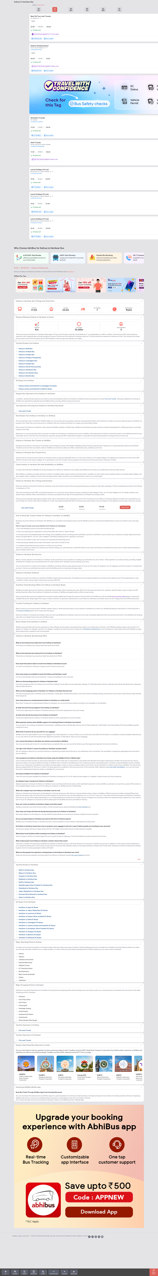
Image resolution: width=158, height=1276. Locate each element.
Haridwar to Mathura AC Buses (30, 934)
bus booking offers (119, 596)
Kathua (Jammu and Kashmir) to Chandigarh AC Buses (38, 386)
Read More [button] (70, 272)
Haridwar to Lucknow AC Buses (30, 913)
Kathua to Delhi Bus (25, 348)
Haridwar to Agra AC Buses (28, 907)
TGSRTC (42, 1075)
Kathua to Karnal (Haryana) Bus (30, 367)
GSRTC (100, 1075)
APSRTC (22, 1074)
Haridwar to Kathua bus (91, 629)
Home (16, 268)
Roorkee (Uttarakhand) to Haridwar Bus (33, 894)
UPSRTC (139, 1074)
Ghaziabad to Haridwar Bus (28, 888)
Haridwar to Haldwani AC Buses (30, 937)
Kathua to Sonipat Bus (26, 354)
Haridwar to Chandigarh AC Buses (31, 922)
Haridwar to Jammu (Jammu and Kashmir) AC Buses (37, 925)
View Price (125, 507)
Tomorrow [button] (40, 5)
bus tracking (83, 807)
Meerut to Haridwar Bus (27, 873)
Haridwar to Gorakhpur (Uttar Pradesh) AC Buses (36, 928)
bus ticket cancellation (117, 767)
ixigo (19, 1236)
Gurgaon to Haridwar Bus (28, 876)
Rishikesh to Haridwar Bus (28, 879)
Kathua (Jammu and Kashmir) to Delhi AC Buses (35, 389)
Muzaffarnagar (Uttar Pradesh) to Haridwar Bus (35, 885)
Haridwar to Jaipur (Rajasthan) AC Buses (33, 910)
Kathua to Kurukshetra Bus (28, 373)
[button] (38, 9)
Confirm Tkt (25, 1236)
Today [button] (34, 5)
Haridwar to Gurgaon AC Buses (30, 931)
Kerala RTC (81, 1075)
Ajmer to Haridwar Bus (27, 897)
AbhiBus (14, 1236)
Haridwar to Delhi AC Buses (28, 919)
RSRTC (119, 1075)
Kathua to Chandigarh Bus (28, 360)
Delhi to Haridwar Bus (26, 870)
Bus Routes (25, 268)
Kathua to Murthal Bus (27, 376)
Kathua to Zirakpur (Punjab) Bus (30, 357)
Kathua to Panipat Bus (26, 364)
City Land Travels (110, 399)
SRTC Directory (82, 1052)
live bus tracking (24, 611)
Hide (138, 859)
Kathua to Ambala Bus (26, 351)
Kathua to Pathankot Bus (27, 370)
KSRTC (61, 1075)
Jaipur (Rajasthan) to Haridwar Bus (31, 891)
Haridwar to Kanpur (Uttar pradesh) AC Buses (35, 916)
